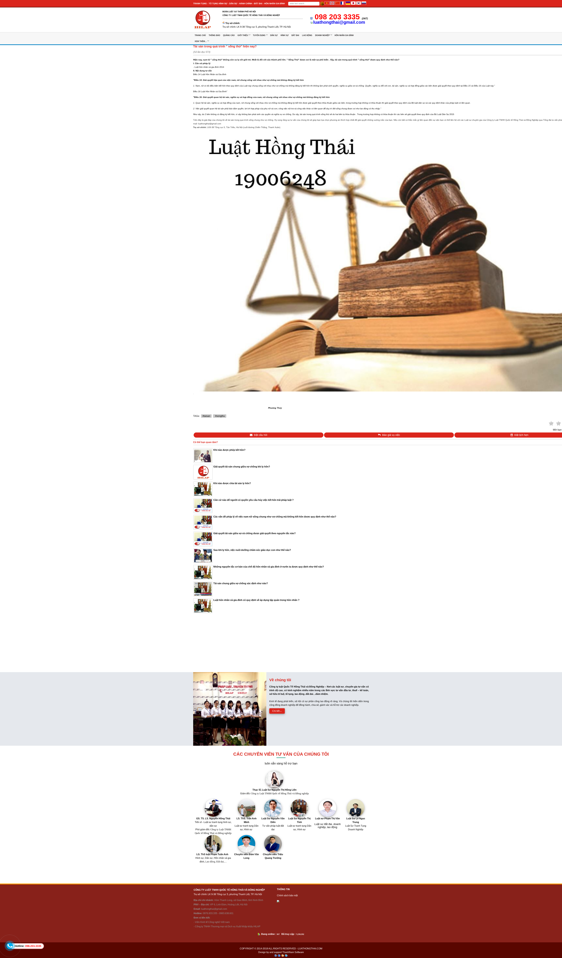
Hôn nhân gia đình (344, 35)
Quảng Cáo (229, 35)
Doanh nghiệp (322, 35)
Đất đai (295, 35)
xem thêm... (201, 41)
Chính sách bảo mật (287, 895)
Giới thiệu (243, 35)
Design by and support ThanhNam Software (281, 952)
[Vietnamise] (326, 4)
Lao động (307, 35)
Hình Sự (285, 35)
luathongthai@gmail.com (339, 22)
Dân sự (274, 35)
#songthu (220, 416)
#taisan (206, 416)
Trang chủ (200, 35)
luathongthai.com (310, 948)
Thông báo (214, 35)
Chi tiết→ (277, 711)
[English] (332, 4)
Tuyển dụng (259, 35)
